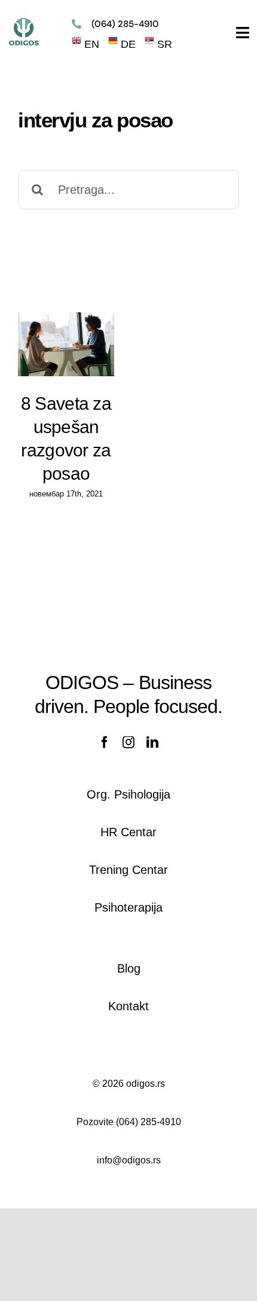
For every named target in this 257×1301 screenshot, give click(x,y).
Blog (128, 968)
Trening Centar (128, 869)
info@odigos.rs (129, 1160)
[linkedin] (152, 742)
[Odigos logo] (24, 23)
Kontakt (128, 1006)
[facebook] (105, 742)
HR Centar (128, 832)
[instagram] (128, 742)
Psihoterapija (128, 907)
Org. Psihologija (128, 794)
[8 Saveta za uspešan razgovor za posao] (66, 344)
